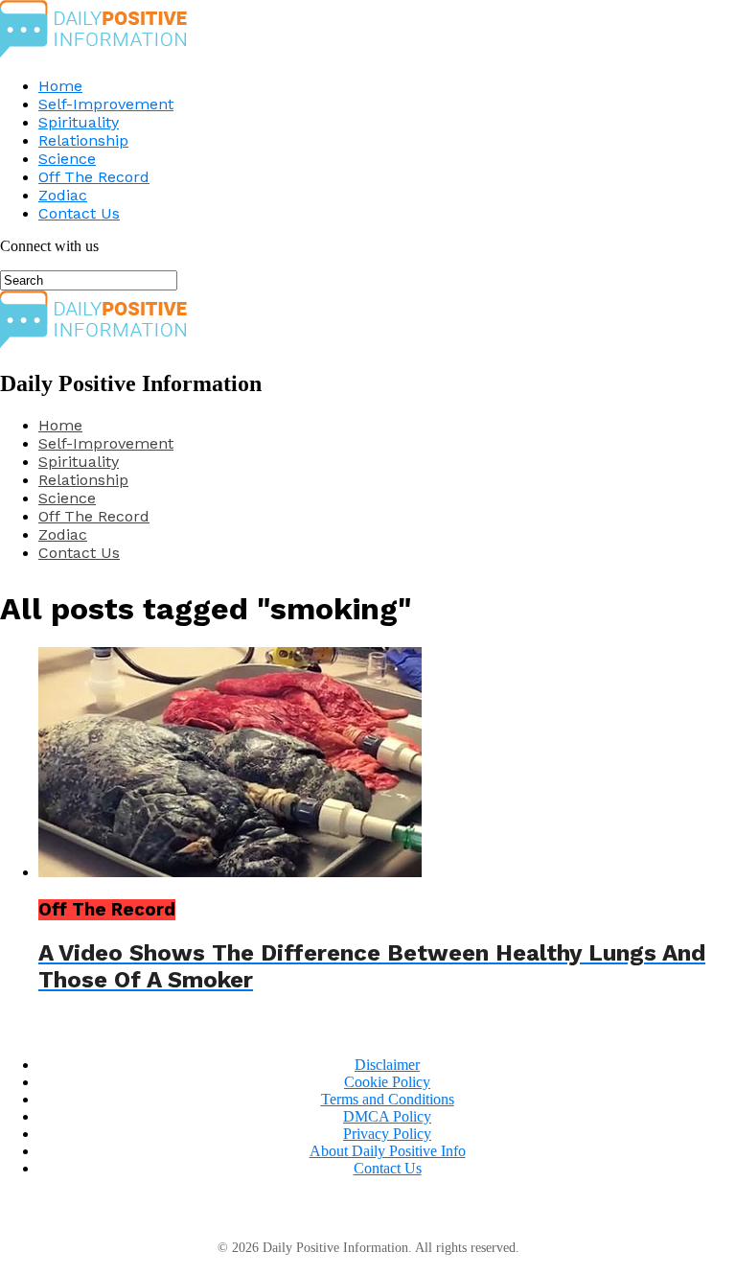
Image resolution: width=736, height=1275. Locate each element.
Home (60, 86)
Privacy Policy (387, 1133)
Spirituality (78, 122)
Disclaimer (387, 1064)
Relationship (83, 140)
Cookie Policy (387, 1082)
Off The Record (94, 177)
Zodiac (62, 195)
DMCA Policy (387, 1116)
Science (67, 159)
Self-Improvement (105, 104)
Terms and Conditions (387, 1099)
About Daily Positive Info (388, 1151)
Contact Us (79, 213)
